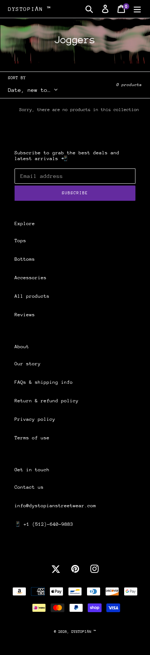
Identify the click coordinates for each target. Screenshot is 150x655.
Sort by (17, 78)
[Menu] (137, 9)
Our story (28, 363)
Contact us (29, 487)
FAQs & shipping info (44, 382)
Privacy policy (35, 419)
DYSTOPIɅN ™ (29, 9)
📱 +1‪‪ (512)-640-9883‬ (44, 524)
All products (32, 296)
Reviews (25, 314)
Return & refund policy (47, 400)
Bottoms (25, 259)
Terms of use (32, 437)
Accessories (31, 277)
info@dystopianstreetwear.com (55, 505)
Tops (20, 240)
